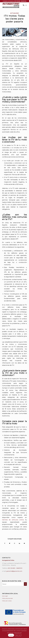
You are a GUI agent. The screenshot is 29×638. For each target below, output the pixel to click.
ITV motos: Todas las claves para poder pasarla (14, 18)
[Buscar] (22, 5)
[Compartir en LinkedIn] (19, 543)
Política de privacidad (7, 598)
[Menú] (26, 5)
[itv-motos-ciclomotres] (14, 32)
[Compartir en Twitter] (9, 543)
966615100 (19, 568)
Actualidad (14, 13)
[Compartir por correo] (24, 543)
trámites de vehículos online (13, 520)
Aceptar (11, 635)
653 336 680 (17, 1)
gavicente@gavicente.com (14, 571)
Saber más (17, 635)
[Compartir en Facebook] (4, 543)
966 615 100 (23, 1)
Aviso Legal (5, 596)
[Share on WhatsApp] (14, 543)
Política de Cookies (7, 600)
